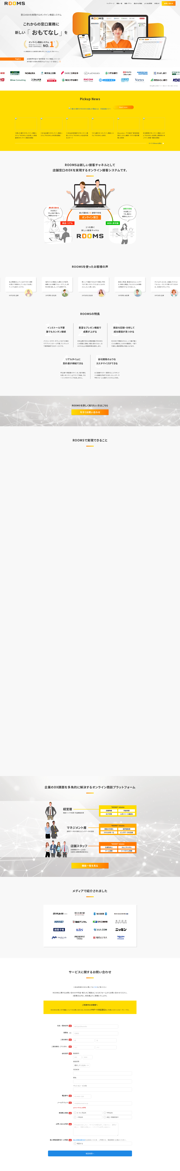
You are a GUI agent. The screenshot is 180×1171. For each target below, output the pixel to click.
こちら (48, 51)
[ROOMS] (14, 3)
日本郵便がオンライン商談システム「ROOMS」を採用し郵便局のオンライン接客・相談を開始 (154, 135)
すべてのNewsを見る (155, 143)
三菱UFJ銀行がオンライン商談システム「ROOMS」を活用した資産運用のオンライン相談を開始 (26, 135)
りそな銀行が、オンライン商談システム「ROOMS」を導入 (103, 134)
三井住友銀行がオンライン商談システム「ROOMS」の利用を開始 (51, 134)
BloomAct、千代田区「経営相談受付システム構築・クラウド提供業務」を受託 (128, 135)
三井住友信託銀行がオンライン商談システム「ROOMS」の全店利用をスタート (77, 135)
